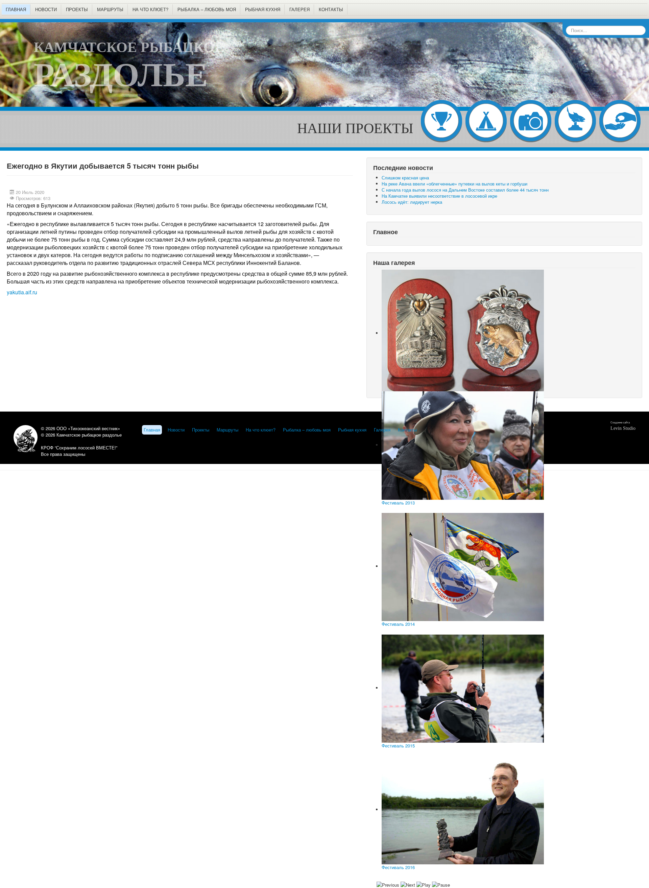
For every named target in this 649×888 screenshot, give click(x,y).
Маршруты (110, 9)
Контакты (331, 9)
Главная (16, 9)
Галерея (299, 9)
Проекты (77, 9)
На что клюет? (150, 9)
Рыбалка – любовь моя (206, 9)
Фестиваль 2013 (398, 502)
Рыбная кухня (262, 9)
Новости (46, 9)
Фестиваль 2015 (398, 745)
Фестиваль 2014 (398, 624)
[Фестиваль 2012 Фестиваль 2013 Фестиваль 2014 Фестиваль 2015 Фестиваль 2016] (504, 330)
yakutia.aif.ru (22, 292)
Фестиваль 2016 (398, 867)
